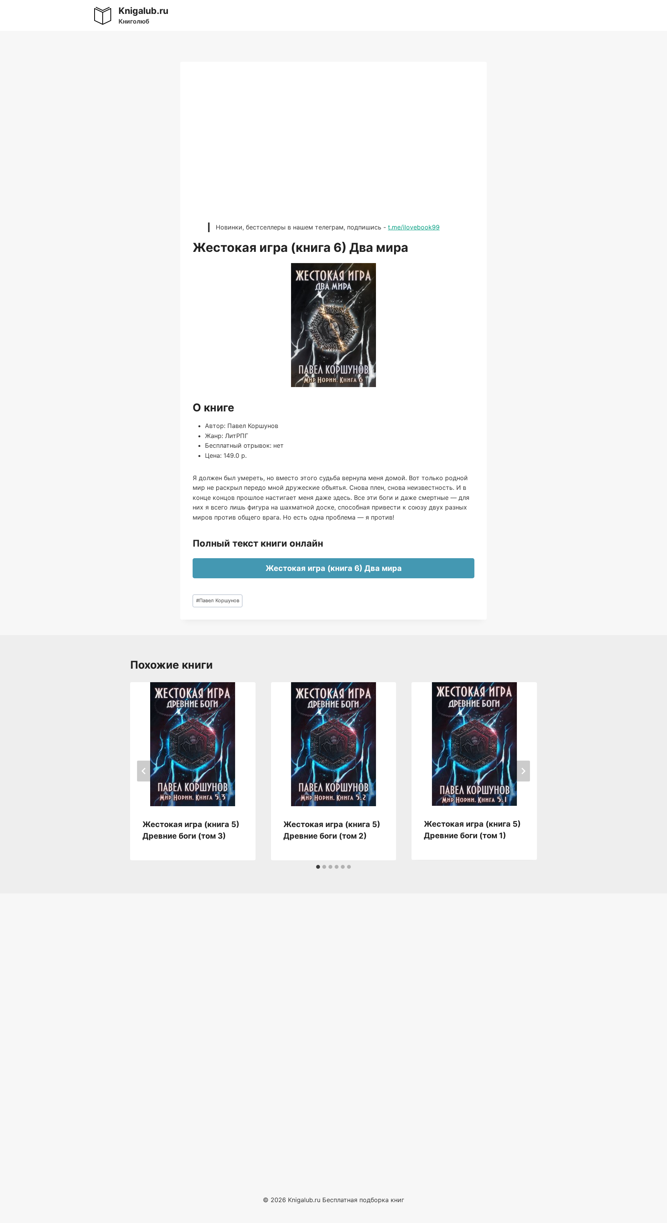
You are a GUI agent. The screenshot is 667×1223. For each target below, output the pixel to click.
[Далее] (523, 771)
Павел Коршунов (217, 600)
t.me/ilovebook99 (414, 227)
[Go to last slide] (144, 771)
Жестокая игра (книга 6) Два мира (334, 568)
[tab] (318, 867)
